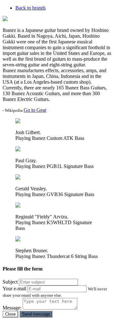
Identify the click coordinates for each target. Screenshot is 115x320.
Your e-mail (14, 288)
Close (10, 314)
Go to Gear (35, 110)
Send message (36, 314)
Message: (12, 307)
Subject (10, 282)
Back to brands (30, 8)
